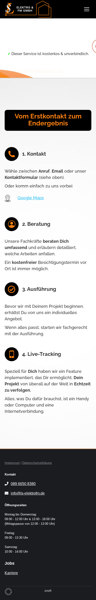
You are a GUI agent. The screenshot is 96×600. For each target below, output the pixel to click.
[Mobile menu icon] (86, 9)
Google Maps (30, 197)
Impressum (12, 463)
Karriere (11, 573)
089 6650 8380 (23, 484)
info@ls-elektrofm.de (28, 493)
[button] (8, 591)
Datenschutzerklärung (37, 463)
